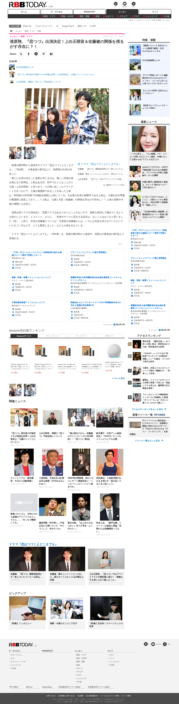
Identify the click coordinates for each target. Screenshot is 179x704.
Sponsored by (107, 324)
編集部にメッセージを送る (115, 185)
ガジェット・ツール (18, 662)
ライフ (155, 12)
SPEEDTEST (89, 12)
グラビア (123, 16)
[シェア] (28, 54)
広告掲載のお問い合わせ (66, 696)
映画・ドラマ (49, 16)
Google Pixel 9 (68, 26)
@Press (29, 687)
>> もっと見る (118, 378)
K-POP (93, 26)
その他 (166, 16)
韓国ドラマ (82, 26)
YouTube (158, 644)
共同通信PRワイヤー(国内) (69, 687)
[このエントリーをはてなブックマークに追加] (51, 54)
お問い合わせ (51, 696)
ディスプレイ (81, 336)
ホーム (24, 12)
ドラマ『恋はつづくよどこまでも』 (101, 164)
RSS (169, 644)
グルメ (111, 655)
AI (57, 26)
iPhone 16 (27, 26)
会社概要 (80, 696)
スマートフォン (16, 655)
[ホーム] (11, 31)
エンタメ (122, 12)
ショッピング (151, 16)
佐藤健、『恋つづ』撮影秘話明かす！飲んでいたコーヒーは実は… (107, 169)
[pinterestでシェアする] (44, 54)
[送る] (36, 54)
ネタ (12, 658)
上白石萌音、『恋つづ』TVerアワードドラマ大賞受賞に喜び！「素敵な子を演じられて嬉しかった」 (122, 179)
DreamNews (47, 687)
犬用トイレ (109, 336)
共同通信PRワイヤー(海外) (99, 687)
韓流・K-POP (67, 16)
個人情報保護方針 (92, 696)
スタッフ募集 (126, 696)
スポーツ (109, 16)
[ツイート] (21, 54)
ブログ (136, 16)
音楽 (97, 16)
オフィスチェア (52, 336)
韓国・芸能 (84, 16)
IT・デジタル (57, 12)
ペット (111, 658)
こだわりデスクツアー (44, 26)
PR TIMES (14, 687)
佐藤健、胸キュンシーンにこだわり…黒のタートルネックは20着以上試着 (110, 174)
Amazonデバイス (24, 336)
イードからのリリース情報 (110, 696)
